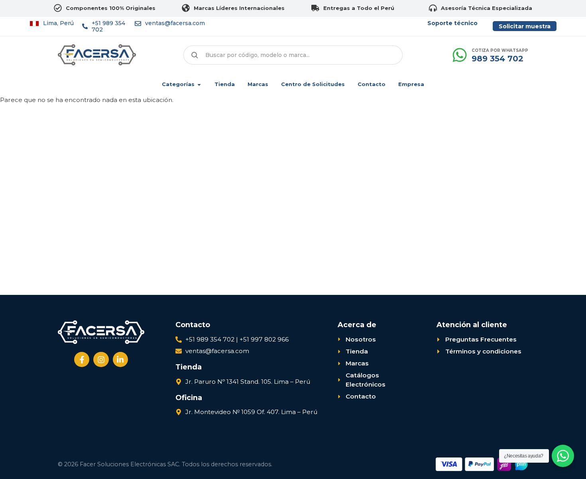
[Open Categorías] (199, 84)
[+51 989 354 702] (85, 26)
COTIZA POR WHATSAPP (500, 50)
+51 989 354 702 (108, 26)
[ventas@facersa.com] (138, 23)
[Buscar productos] (194, 55)
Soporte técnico (452, 23)
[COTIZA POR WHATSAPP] (460, 55)
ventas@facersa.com (175, 23)
